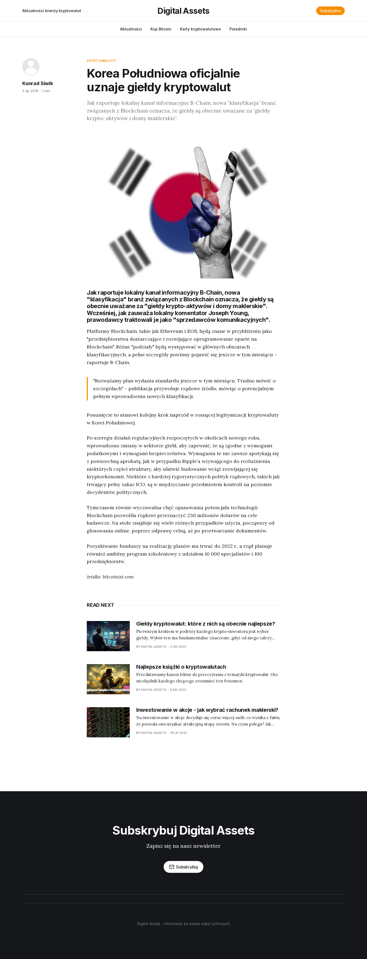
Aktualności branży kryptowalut (51, 10)
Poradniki (238, 29)
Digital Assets (183, 11)
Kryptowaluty (101, 61)
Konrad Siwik (37, 83)
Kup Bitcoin (160, 29)
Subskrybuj (330, 10)
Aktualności (131, 29)
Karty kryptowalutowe (200, 29)
